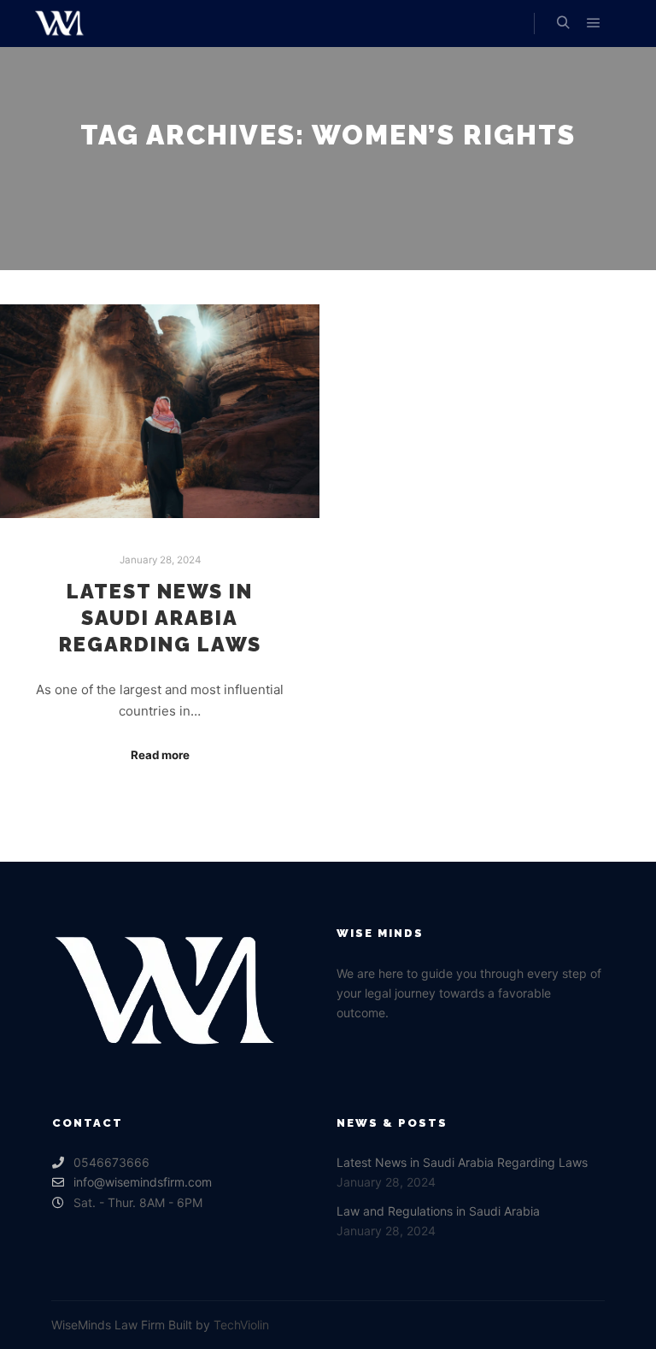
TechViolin (241, 1324)
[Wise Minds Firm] (59, 23)
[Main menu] (593, 23)
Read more (160, 755)
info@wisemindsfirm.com (142, 1182)
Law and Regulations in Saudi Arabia (438, 1211)
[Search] (563, 23)
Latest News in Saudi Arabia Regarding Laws (160, 618)
